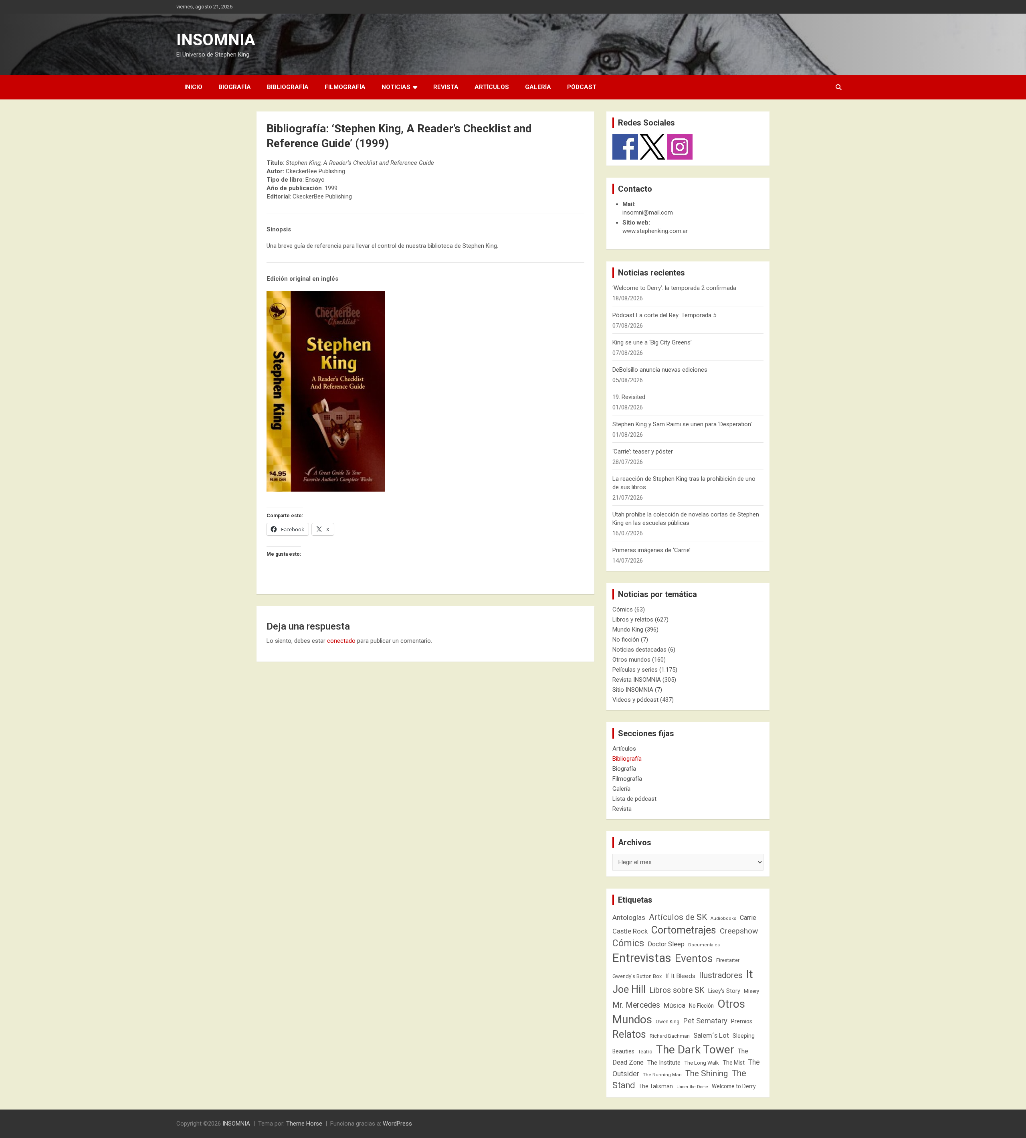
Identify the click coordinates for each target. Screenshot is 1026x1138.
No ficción (625, 639)
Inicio (193, 87)
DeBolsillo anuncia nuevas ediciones (659, 369)
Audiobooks (723, 918)
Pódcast (581, 87)
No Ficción (701, 1005)
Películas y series (635, 669)
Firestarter (727, 960)
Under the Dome (692, 1086)
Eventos (694, 958)
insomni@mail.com (647, 212)
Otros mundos (631, 659)
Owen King (667, 1022)
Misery (751, 991)
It (749, 974)
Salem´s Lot (711, 1035)
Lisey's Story (724, 991)
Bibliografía (288, 87)
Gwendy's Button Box (637, 976)
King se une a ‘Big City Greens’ (652, 342)
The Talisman (655, 1086)
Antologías (628, 917)
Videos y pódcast (635, 699)
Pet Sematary (705, 1021)
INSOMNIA (215, 39)
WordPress (397, 1123)
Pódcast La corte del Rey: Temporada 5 (664, 315)
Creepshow (739, 931)
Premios (741, 1021)
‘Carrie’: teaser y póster (642, 451)
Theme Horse (304, 1123)
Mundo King (627, 629)
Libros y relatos (632, 619)
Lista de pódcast (634, 798)
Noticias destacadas (639, 649)
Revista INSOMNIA (636, 679)
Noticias (396, 87)
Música (674, 1005)
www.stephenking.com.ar (655, 231)
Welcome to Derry (734, 1086)
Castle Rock (630, 931)
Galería (538, 87)
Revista (445, 87)
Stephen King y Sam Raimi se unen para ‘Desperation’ (682, 424)
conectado (341, 640)
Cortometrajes (683, 930)
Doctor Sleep (666, 944)
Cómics (622, 609)
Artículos (492, 87)
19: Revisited (628, 397)
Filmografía (345, 87)
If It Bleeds (680, 976)
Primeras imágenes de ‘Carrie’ (651, 550)
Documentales (704, 945)
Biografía (234, 87)
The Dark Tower (695, 1049)
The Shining (706, 1073)
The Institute (664, 1062)
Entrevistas (641, 958)
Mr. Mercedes (636, 1005)
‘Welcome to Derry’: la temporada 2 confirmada (674, 288)
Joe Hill (629, 989)
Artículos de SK (678, 917)
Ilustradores (721, 975)
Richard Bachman (670, 1036)
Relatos (629, 1034)
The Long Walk (701, 1063)
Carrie (748, 917)
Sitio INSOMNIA (632, 689)
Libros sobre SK (677, 990)
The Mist (734, 1062)
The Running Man (662, 1074)
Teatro (645, 1052)
